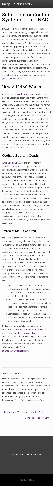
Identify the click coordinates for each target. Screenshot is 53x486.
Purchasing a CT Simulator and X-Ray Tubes (24, 412)
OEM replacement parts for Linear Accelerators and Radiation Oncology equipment (24, 333)
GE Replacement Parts (37, 378)
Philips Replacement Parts (20, 389)
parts (20, 340)
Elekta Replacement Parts (14, 378)
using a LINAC (14, 162)
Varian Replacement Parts (32, 400)
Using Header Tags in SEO (37, 417)
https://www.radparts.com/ (17, 350)
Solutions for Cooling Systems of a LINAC (26, 17)
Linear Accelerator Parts (13, 382)
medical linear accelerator (15, 94)
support (31, 340)
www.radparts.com (10, 373)
